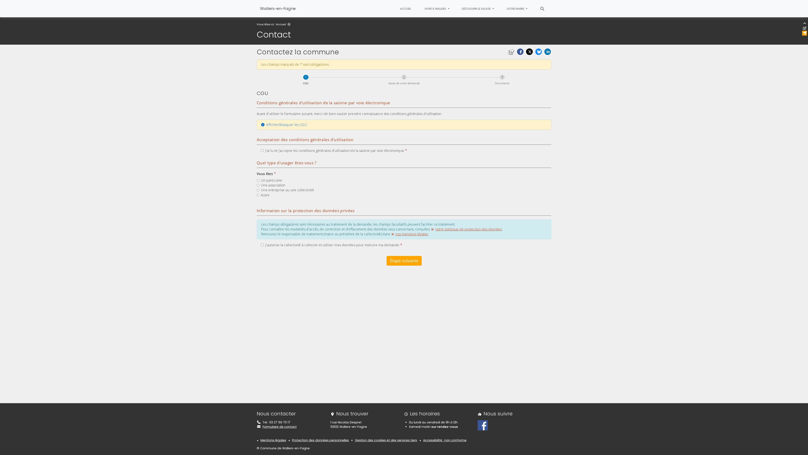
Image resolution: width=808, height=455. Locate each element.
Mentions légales (273, 440)
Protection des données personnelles (320, 440)
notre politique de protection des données (468, 229)
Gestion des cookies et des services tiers (386, 440)
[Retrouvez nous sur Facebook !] (483, 425)
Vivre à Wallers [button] (435, 9)
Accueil (405, 9)
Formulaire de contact (280, 427)
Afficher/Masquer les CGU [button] (286, 124)
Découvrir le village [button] (476, 9)
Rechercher (542, 8)
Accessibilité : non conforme (444, 440)
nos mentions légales (411, 234)
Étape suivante (404, 261)
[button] (520, 51)
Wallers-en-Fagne (278, 8)
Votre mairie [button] (515, 9)
